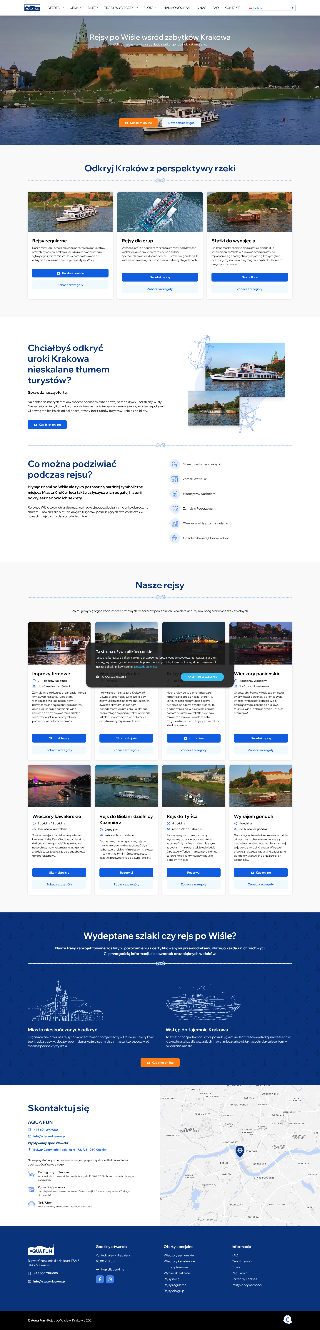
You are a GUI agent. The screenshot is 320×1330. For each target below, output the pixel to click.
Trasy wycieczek (119, 8)
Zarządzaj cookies (244, 1279)
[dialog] (160, 665)
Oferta (53, 8)
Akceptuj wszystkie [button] (202, 676)
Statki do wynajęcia (233, 240)
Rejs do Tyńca (182, 816)
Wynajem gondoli (253, 816)
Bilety (93, 8)
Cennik (76, 8)
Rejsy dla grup (137, 240)
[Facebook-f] (100, 1279)
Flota (149, 8)
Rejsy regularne (49, 240)
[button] (111, 677)
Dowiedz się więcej (146, 667)
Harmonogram (177, 8)
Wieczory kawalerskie (56, 816)
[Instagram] (110, 1279)
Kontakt (232, 8)
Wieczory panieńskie (257, 673)
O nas (201, 8)
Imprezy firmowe (51, 673)
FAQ (215, 8)
